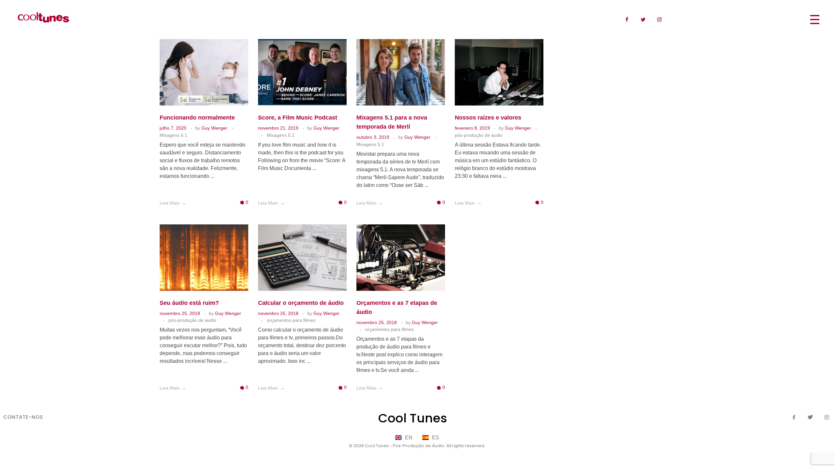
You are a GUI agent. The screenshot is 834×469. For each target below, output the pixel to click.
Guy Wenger (215, 128)
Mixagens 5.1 (173, 135)
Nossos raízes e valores (488, 117)
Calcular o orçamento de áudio (301, 303)
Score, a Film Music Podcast (297, 117)
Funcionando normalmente (197, 117)
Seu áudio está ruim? (189, 303)
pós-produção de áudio (479, 135)
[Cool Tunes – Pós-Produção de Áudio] (43, 18)
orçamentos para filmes (291, 320)
